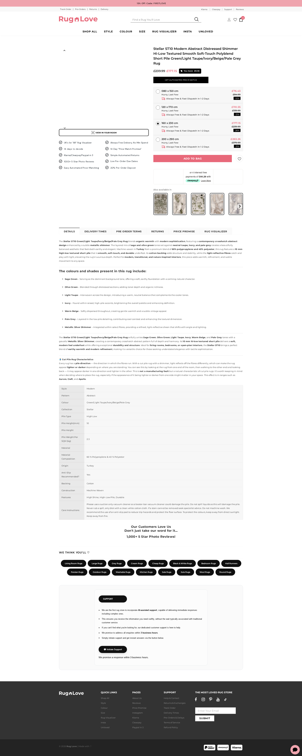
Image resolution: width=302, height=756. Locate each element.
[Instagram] (203, 699)
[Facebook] (196, 699)
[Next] (64, 128)
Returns (93, 9)
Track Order (66, 9)
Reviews (240, 9)
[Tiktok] (225, 699)
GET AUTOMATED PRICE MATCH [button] (181, 80)
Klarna (204, 9)
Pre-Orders (80, 9)
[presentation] (240, 206)
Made (81, 746)
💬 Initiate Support (113, 649)
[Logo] (78, 19)
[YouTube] (218, 699)
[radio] (160, 204)
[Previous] (64, 50)
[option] (64, 59)
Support (228, 9)
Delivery (104, 9)
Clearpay (216, 9)
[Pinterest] (210, 699)
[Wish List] (239, 158)
